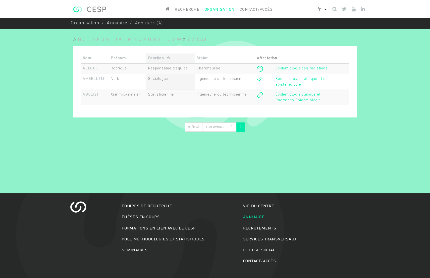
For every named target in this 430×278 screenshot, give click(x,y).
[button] (322, 10)
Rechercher (215, 158)
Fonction (156, 58)
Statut (202, 58)
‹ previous (215, 127)
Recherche (187, 9)
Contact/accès (256, 9)
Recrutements (259, 228)
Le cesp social (259, 250)
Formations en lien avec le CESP (159, 228)
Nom (87, 58)
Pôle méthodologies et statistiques (163, 239)
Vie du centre (258, 206)
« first (194, 127)
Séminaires (135, 250)
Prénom (118, 58)
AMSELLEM (93, 79)
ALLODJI (91, 68)
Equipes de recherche (147, 206)
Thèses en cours (141, 217)
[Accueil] (89, 9)
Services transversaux (270, 239)
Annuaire (117, 23)
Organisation (220, 9)
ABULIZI (90, 95)
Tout (201, 39)
